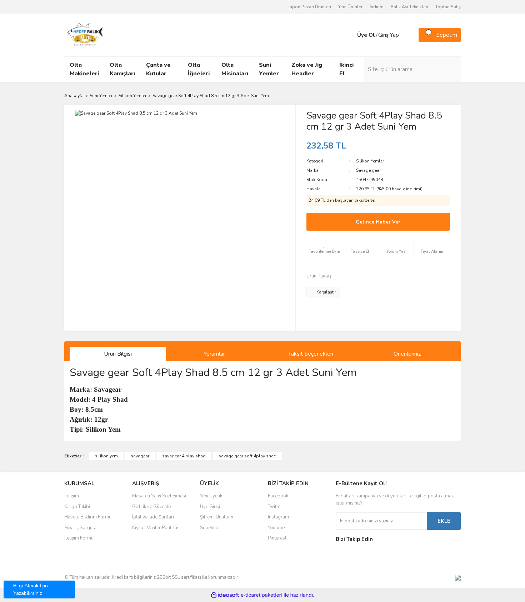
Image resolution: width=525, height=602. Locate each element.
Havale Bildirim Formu (87, 517)
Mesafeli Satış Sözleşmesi (159, 496)
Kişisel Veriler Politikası (156, 528)
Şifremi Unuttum (216, 517)
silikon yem (106, 456)
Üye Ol (366, 35)
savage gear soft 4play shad (247, 456)
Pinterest (277, 538)
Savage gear (368, 170)
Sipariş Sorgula (80, 528)
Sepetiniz (209, 528)
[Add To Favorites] (324, 250)
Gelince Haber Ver (378, 222)
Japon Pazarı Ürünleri (309, 7)
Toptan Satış (448, 7)
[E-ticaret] (261, 595)
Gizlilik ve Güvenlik (151, 506)
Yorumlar (214, 354)
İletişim (71, 496)
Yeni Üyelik (211, 496)
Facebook (278, 496)
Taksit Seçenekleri (310, 354)
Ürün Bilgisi (118, 354)
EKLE (444, 521)
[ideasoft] (225, 595)
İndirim (377, 7)
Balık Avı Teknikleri (409, 7)
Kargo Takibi (77, 506)
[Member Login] (350, 35)
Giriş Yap (388, 35)
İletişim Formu (79, 538)
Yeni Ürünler (350, 7)
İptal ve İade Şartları (153, 517)
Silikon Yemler (370, 161)
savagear (140, 456)
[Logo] (85, 34)
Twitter (275, 506)
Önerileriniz (407, 354)
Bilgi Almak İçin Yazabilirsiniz (30, 589)
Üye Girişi (210, 506)
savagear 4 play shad (184, 456)
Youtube (276, 528)
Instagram (278, 517)
